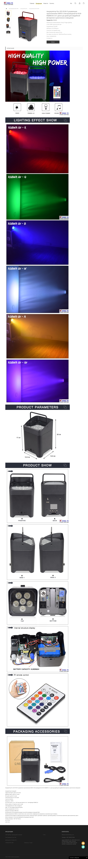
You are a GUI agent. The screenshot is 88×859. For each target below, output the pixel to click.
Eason (83, 843)
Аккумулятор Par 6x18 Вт (34, 8)
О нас (44, 834)
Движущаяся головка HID (10, 840)
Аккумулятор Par (23, 8)
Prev (6, 35)
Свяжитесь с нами (28, 842)
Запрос (53, 42)
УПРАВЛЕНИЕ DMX (9, 842)
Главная (6, 8)
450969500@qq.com (69, 834)
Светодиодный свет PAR (13, 8)
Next (9, 35)
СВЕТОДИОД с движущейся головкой (13, 834)
